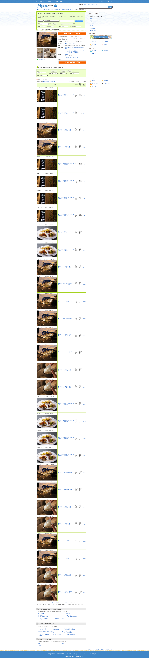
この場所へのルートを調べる (72, 51)
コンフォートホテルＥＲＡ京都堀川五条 (70, 616)
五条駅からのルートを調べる (72, 57)
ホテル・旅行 (107, 83)
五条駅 (66, 54)
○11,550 (84, 232)
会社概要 (48, 654)
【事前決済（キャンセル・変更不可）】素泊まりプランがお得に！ (65, 130)
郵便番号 (97, 4)
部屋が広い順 (52, 81)
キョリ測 (94, 51)
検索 (110, 7)
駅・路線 (94, 44)
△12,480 (84, 507)
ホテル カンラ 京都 (66, 631)
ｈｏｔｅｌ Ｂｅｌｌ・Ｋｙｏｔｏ (69, 634)
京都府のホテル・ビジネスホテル (73, 52)
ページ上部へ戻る (100, 649)
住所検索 (106, 41)
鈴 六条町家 (41, 613)
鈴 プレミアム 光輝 (66, 615)
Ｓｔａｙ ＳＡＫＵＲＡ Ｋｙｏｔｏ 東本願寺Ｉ (49, 618)
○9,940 (84, 95)
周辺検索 (85, 4)
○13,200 (84, 370)
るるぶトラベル (65, 602)
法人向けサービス (99, 654)
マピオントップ (100, 1)
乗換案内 (106, 51)
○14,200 (84, 301)
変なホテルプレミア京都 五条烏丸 (45, 631)
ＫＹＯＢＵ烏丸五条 (42, 628)
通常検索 (81, 4)
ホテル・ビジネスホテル (70, 43)
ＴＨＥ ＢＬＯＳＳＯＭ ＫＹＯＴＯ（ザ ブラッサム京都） (49, 635)
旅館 (39, 643)
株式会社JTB (55, 602)
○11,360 (84, 130)
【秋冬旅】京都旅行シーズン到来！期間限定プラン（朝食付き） (66, 232)
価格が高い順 (46, 81)
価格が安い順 (39, 81)
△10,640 (84, 267)
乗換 (89, 4)
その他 (39, 645)
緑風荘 (63, 618)
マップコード (103, 4)
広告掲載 (92, 654)
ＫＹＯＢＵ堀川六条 (66, 613)
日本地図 (94, 41)
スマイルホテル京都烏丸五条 (68, 628)
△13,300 (84, 472)
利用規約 (53, 654)
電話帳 (93, 81)
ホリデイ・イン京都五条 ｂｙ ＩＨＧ (70, 632)
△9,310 (84, 164)
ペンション (92, 23)
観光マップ (94, 83)
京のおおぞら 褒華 (66, 620)
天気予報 (106, 81)
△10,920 (84, 404)
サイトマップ (106, 1)
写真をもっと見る (41, 59)
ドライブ (93, 4)
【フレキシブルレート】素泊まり (65, 301)
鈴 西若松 (40, 615)
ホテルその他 (93, 30)
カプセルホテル (94, 28)
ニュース (94, 86)
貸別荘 (63, 643)
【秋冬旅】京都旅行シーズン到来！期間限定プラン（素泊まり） (66, 95)
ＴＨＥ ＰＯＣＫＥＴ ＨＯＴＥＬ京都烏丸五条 (48, 629)
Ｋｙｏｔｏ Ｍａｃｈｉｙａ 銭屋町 (46, 632)
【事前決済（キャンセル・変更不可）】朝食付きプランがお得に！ (65, 370)
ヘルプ (111, 1)
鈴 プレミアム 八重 (43, 616)
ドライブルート (96, 53)
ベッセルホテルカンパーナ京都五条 (69, 629)
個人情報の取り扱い (71, 654)
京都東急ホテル (41, 620)
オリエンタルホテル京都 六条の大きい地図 (75, 50)
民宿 (91, 21)
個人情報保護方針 (61, 654)
